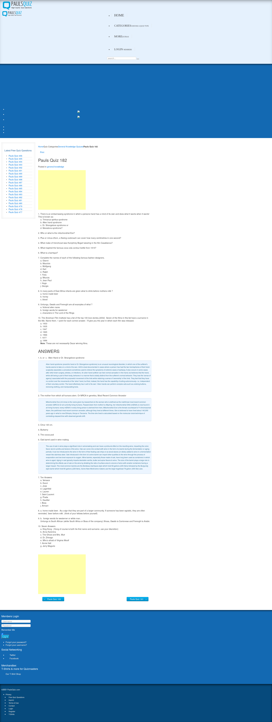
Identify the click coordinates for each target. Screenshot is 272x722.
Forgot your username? (16, 645)
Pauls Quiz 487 (15, 182)
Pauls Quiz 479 (15, 206)
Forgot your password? (16, 642)
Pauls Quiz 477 (15, 212)
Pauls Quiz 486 (15, 185)
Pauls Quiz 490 (15, 173)
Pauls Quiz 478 (15, 209)
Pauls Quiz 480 (15, 203)
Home (40, 146)
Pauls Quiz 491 (15, 170)
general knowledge (55, 166)
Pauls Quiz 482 (15, 197)
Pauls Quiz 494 (15, 161)
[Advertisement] (76, 86)
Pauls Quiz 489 (15, 176)
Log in (5, 636)
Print (42, 152)
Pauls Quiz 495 (15, 158)
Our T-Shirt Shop (13, 673)
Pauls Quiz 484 (15, 191)
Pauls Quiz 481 (15, 200)
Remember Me (8, 629)
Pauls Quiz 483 (15, 194)
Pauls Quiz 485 (15, 188)
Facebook (14, 658)
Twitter (13, 655)
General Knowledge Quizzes (70, 146)
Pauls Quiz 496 (15, 155)
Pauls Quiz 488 (15, 179)
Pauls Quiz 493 (15, 164)
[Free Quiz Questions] (17, 5)
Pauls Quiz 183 (54, 599)
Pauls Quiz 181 (137, 599)
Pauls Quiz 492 (15, 167)
